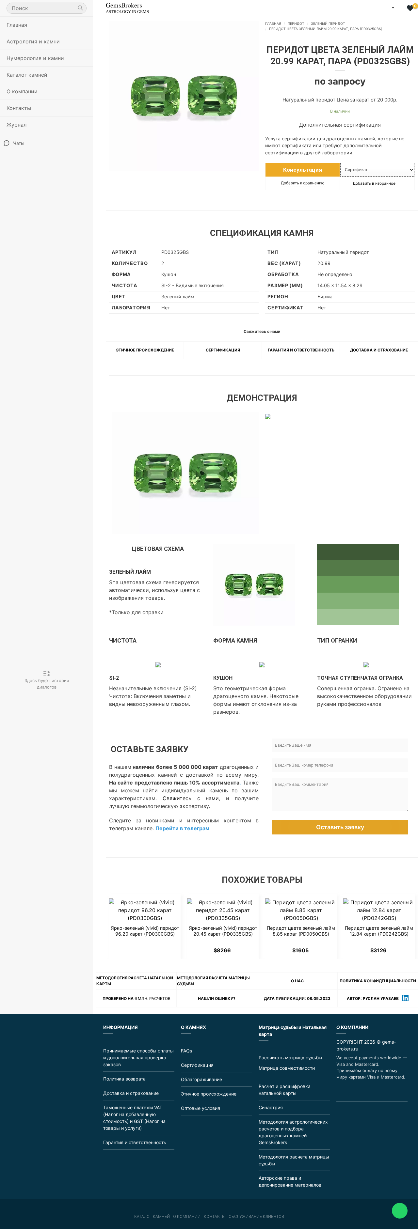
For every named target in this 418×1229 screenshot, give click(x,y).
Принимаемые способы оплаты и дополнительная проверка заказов (138, 1057)
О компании (187, 1216)
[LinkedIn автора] (405, 999)
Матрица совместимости (287, 1068)
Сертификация (223, 350)
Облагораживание (201, 1079)
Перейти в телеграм (182, 828)
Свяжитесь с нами (191, 798)
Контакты (19, 108)
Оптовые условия (200, 1108)
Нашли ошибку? (216, 998)
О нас (297, 980)
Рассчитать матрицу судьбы (290, 1057)
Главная (17, 25)
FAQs (186, 1050)
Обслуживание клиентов (256, 1216)
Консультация (302, 169)
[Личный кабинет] (400, 8)
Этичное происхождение (145, 350)
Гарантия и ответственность (301, 350)
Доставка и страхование (379, 350)
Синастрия (271, 1107)
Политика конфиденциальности (378, 980)
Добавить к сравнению (303, 182)
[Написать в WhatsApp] (356, 1094)
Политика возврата (124, 1078)
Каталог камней (152, 1216)
